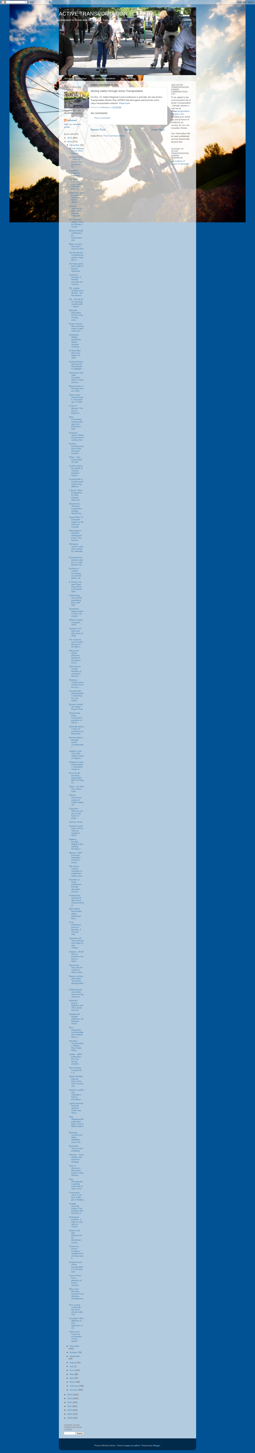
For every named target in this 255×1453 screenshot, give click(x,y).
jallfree (137, 1445)
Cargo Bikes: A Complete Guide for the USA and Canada (76, 522)
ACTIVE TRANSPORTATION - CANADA (106, 14)
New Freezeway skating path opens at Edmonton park (76, 423)
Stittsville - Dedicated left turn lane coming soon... (76, 315)
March (73, 1382)
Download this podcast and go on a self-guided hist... (76, 561)
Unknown (72, 120)
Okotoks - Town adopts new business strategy (76, 1158)
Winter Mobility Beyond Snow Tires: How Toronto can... (76, 1081)
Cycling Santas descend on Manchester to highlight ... (76, 365)
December (75, 145)
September (75, 1356)
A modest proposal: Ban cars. (74, 173)
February (74, 1386)
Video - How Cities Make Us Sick (75, 459)
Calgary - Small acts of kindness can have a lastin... (76, 956)
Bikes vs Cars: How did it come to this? (76, 246)
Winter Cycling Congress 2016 (75, 622)
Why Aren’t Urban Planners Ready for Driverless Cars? (75, 657)
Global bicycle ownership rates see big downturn (76, 993)
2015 (70, 142)
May (72, 1374)
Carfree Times (75, 822)
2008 (70, 1418)
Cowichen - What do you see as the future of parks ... (76, 813)
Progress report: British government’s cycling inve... (76, 436)
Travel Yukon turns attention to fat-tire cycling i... (75, 1280)
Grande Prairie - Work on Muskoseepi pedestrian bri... (76, 162)
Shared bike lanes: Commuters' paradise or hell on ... (76, 718)
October (74, 1352)
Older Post (157, 129)
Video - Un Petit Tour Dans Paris (76, 789)
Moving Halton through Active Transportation (76, 742)
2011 (69, 1406)
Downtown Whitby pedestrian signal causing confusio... (75, 341)
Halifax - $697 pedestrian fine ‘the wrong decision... (75, 1059)
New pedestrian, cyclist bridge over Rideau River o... (76, 1032)
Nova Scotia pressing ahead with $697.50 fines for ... (76, 778)
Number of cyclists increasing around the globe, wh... (75, 573)
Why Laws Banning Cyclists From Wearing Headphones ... (76, 1295)
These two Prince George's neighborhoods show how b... (76, 1252)
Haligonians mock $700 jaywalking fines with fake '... (75, 600)
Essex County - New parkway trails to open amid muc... (76, 327)
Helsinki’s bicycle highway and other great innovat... (76, 1005)
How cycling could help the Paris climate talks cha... (76, 1310)
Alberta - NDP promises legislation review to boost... (75, 858)
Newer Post (98, 129)
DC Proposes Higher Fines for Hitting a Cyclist (76, 223)
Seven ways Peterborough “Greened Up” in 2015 (76, 398)
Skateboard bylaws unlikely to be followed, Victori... (76, 1019)
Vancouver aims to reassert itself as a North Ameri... (76, 197)
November (74, 1346)
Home (68, 78)
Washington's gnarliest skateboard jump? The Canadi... (75, 535)
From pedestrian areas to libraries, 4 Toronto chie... (75, 928)
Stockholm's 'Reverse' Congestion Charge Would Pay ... (76, 508)
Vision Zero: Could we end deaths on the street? (75, 1336)
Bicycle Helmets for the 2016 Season (76, 150)
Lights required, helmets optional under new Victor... (76, 1108)
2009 (70, 1414)
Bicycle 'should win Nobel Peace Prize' (76, 706)
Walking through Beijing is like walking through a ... (76, 844)
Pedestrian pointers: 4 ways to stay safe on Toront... (76, 1222)
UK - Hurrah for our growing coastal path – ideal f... (76, 303)
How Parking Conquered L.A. (75, 1070)
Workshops (81, 78)
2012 (70, 1402)
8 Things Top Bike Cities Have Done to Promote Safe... (75, 587)
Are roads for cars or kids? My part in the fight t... (76, 643)
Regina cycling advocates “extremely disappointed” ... (76, 981)
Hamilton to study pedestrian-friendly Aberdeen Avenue (75, 886)
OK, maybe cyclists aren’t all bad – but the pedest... (76, 292)
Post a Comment (102, 118)
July (72, 1366)
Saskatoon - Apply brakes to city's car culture (76, 612)
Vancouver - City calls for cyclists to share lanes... (76, 968)
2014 (70, 1395)
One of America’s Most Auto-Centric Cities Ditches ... (76, 1171)
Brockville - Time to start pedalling (76, 1148)
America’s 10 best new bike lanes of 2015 (76, 632)
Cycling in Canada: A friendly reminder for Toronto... (76, 279)
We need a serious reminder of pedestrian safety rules (75, 871)
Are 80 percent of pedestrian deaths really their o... (76, 256)
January (74, 1390)
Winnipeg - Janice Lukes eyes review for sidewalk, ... (76, 549)
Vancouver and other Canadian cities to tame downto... (76, 377)
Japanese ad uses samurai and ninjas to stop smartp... (76, 943)
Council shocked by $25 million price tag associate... (75, 211)
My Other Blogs (128, 78)
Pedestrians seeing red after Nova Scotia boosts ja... (76, 900)
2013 (70, 1398)
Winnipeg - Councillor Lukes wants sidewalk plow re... (76, 184)
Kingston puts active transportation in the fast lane (76, 1267)
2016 (70, 138)
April (72, 1378)
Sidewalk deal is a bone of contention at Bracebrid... (76, 730)
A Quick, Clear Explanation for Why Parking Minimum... (75, 495)
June (72, 1370)
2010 (70, 1410)
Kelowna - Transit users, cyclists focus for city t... (76, 683)
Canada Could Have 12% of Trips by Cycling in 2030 (76, 831)
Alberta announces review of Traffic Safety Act (76, 800)
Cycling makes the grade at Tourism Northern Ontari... (76, 471)
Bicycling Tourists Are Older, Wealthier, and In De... (75, 1137)
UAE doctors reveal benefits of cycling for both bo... (75, 671)
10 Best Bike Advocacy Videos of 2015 (75, 354)
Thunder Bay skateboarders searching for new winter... (76, 696)
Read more (124, 103)
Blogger (156, 1445)
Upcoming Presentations (104, 78)
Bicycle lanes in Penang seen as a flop (76, 388)
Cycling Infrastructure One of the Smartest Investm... (76, 448)
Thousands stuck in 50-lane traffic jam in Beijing (76, 1196)
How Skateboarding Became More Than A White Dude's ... (76, 1123)
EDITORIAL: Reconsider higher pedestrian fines (75, 914)
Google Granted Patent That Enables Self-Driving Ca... (76, 1208)
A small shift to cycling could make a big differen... (76, 483)
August (73, 1363)
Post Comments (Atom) (114, 136)
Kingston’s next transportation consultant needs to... (76, 765)
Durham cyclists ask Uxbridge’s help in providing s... (76, 1095)
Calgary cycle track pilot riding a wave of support (76, 754)
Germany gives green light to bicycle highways (76, 267)
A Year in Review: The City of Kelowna (76, 409)
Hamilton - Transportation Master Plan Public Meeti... (76, 1046)
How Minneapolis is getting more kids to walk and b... (76, 1184)
